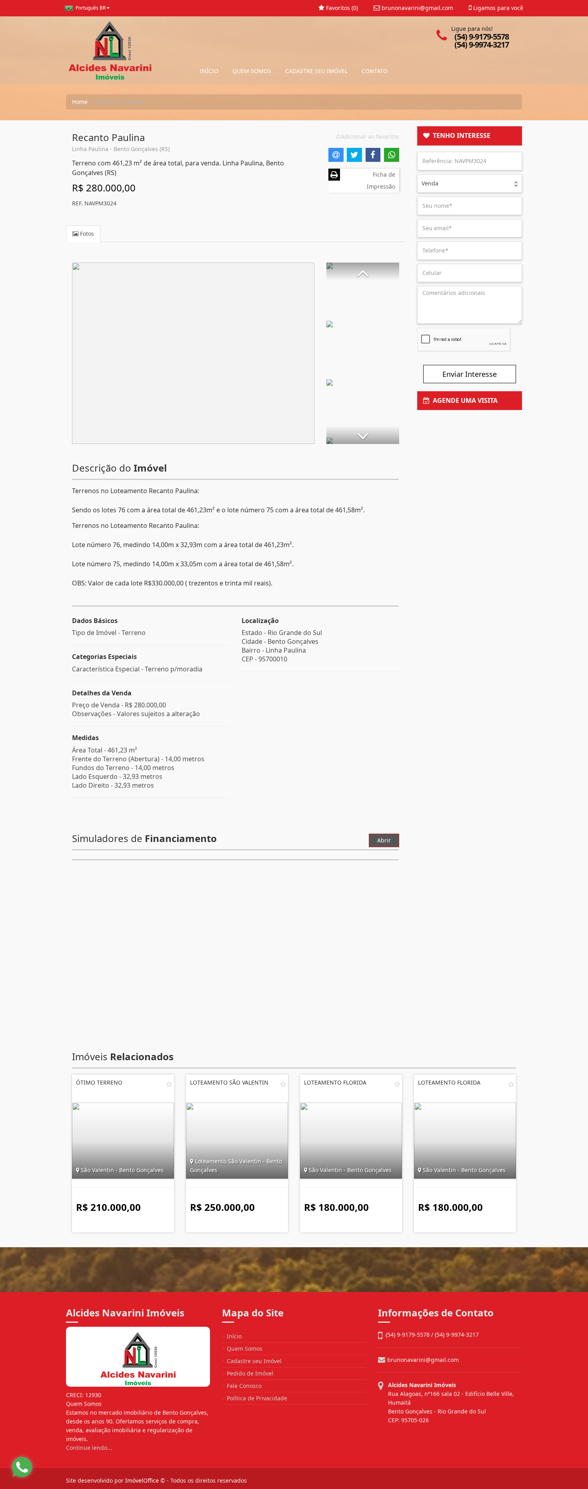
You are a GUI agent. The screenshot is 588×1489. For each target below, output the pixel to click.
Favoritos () (341, 8)
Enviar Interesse (469, 374)
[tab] (469, 135)
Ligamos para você (497, 8)
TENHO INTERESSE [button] (460, 135)
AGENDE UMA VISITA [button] (464, 400)
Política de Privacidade (256, 1398)
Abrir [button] (384, 840)
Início (233, 1336)
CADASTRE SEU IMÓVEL (316, 71)
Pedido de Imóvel (249, 1373)
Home (80, 102)
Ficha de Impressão (381, 180)
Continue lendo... (89, 1447)
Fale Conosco (243, 1385)
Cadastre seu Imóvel (253, 1361)
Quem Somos (243, 1348)
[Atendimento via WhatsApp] (22, 1467)
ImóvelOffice (142, 1480)
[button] (362, 272)
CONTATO (375, 71)
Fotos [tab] (86, 233)
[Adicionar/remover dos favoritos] (169, 1084)
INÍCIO (209, 71)
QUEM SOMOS (251, 71)
